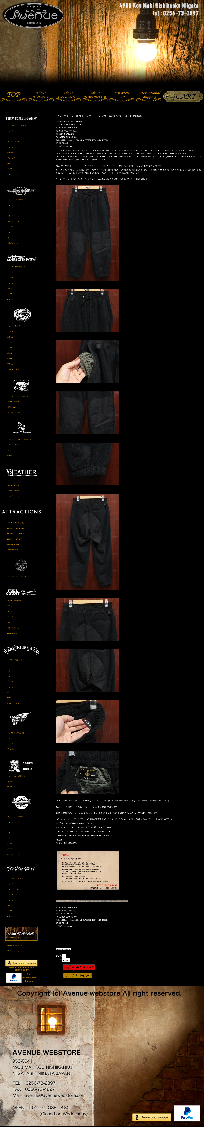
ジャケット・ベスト (14, 889)
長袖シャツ (11, 152)
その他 (9, 455)
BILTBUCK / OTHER (14, 539)
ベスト (9, 163)
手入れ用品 (11, 749)
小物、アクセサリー (14, 496)
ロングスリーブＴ (13, 141)
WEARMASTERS (13, 544)
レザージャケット (13, 131)
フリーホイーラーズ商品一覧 (17, 125)
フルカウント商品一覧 (14, 600)
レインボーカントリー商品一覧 (17, 396)
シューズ (10, 358)
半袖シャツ (11, 158)
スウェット (11, 216)
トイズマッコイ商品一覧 (15, 199)
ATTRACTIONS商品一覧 (15, 523)
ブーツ (9, 738)
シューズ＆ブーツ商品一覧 (16, 776)
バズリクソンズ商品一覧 (15, 816)
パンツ (9, 169)
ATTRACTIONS (12, 550)
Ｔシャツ (10, 147)
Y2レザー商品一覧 (13, 485)
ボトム (9, 671)
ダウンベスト (11, 407)
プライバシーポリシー (14, 951)
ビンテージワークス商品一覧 (17, 577)
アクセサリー (11, 364)
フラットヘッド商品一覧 (15, 878)
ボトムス (10, 353)
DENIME (10, 698)
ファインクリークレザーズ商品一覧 (19, 439)
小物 (8, 692)
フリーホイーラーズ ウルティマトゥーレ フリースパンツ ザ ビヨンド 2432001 (99, 116)
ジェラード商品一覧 (14, 326)
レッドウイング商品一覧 (15, 733)
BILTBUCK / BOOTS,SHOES (16, 528)
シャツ (9, 232)
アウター (10, 136)
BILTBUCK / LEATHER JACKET (17, 533)
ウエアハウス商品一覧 (14, 660)
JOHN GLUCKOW (13, 369)
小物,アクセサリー (13, 174)
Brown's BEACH (12, 633)
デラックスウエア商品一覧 (16, 267)
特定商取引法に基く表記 (15, 945)
